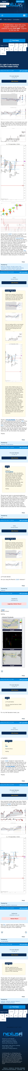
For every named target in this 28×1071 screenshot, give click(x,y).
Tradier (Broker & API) (7, 1047)
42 (11, 49)
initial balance (20, 238)
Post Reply (11, 40)
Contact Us (11, 1068)
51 (20, 49)
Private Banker (10, 419)
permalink (24, 70)
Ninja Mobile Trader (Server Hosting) (11, 1045)
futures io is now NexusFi (8, 1038)
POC (2, 425)
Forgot (19, 3)
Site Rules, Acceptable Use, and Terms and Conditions (13, 1068)
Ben (4, 924)
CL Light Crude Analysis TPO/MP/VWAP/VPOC (9, 66)
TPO (24, 250)
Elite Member (14, 81)
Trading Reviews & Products (9, 1040)
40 (2, 49)
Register (4, 1)
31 (21, 45)
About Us (5, 1068)
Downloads (19, 1069)
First (11, 45)
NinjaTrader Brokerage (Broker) (10, 1043)
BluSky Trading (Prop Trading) (9, 1041)
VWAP (10, 234)
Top (24, 1069)
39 (25, 45)
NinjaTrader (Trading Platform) (9, 1048)
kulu (3, 610)
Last (3, 53)
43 (15, 49)
